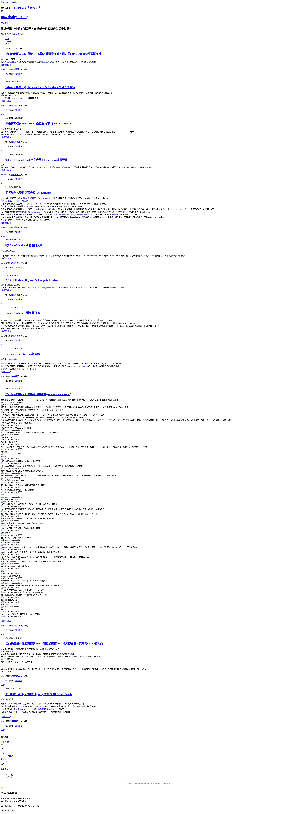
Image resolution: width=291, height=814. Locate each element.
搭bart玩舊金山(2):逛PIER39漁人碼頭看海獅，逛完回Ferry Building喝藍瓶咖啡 (53, 53)
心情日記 (19, 34)
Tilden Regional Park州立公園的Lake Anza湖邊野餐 (36, 159)
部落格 (8, 41)
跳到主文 (4, 23)
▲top (3, 78)
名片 (7, 44)
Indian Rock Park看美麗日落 (22, 312)
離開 (13, 810)
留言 (19, 69)
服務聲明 (167, 783)
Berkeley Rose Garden (106, 364)
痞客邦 (14, 69)
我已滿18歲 (5, 810)
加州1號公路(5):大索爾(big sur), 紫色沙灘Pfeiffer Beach (38, 694)
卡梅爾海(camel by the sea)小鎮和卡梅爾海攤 (29, 709)
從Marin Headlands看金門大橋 (23, 245)
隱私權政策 (158, 783)
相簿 (7, 39)
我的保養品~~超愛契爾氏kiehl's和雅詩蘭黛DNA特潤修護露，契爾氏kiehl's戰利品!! (55, 643)
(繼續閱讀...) (6, 65)
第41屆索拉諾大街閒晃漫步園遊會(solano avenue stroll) (38, 394)
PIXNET (128, 783)
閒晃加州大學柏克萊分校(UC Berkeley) (28, 192)
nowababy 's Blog (14, 17)
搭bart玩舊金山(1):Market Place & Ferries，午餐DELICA (40, 87)
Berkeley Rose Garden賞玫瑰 (22, 353)
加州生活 (18, 74)
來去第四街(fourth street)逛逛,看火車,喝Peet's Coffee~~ (38, 123)
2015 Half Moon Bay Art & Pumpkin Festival (31, 280)
